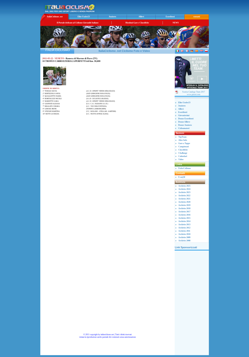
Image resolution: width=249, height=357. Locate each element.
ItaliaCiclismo (55, 16)
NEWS (176, 23)
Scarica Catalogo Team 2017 (193, 92)
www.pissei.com (193, 94)
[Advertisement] (168, 8)
